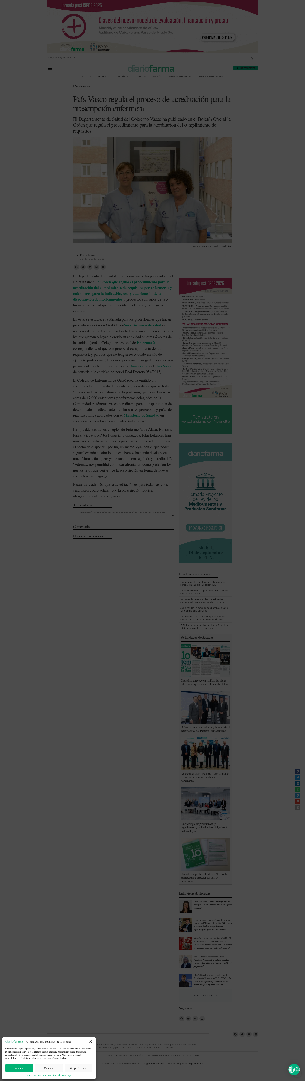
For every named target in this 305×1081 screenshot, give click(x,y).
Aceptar (19, 1068)
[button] (90, 1041)
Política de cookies (34, 1075)
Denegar (49, 1068)
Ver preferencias (79, 1068)
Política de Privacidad (51, 1075)
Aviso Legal (66, 1075)
